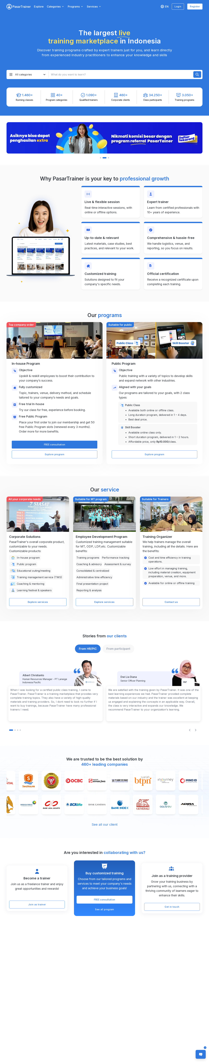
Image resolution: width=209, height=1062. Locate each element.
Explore (39, 6)
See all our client (105, 824)
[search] (197, 74)
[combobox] (15, 74)
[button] (19, 6)
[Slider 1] (104, 138)
